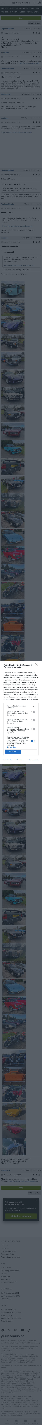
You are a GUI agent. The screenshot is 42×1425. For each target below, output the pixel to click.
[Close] (37, 665)
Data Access (21, 760)
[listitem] (21, 706)
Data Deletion (8, 760)
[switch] (33, 712)
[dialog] (21, 712)
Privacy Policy (34, 760)
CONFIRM (12, 751)
